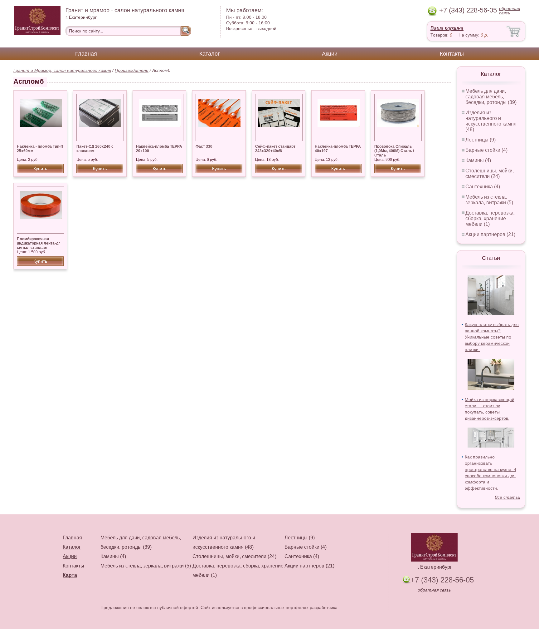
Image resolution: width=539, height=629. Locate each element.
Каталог (209, 54)
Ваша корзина (447, 28)
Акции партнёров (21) (490, 234)
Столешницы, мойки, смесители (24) (489, 173)
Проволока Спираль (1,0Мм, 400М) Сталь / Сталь (394, 150)
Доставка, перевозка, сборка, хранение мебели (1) (490, 218)
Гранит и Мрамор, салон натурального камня (62, 70)
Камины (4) (478, 160)
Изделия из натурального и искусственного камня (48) (491, 121)
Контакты (452, 54)
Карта (70, 575)
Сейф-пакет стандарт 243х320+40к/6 (275, 148)
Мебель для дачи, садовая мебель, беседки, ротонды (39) (491, 96)
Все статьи (507, 497)
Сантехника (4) (482, 186)
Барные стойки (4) (486, 150)
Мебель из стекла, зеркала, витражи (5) (489, 199)
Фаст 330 (204, 146)
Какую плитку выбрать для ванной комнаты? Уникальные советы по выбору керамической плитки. (492, 337)
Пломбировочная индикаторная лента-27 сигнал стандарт (38, 243)
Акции (329, 54)
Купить (40, 168)
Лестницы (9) (480, 139)
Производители (131, 70)
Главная (86, 54)
